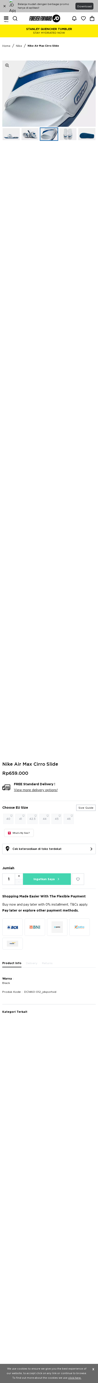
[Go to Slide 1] (11, 134)
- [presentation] (19, 882)
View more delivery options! (36, 790)
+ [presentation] (19, 876)
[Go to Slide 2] (30, 134)
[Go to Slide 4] (68, 134)
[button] (49, 94)
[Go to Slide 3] (49, 134)
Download (84, 6)
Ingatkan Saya (44, 879)
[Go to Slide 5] (87, 134)
